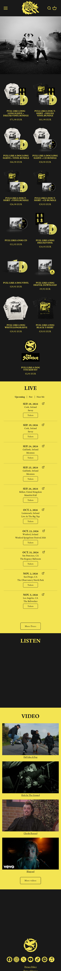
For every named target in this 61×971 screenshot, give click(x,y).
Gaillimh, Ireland (30, 449)
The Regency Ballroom (30, 558)
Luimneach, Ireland (31, 513)
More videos (30, 880)
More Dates (30, 626)
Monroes (30, 452)
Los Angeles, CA (30, 598)
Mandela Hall (30, 495)
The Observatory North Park (30, 580)
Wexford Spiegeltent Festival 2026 (30, 537)
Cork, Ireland (30, 407)
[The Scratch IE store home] (30, 8)
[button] (54, 8)
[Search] (49, 8)
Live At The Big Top (30, 516)
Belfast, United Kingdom (30, 491)
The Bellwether (30, 601)
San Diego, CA (30, 576)
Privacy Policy (30, 966)
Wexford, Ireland (30, 534)
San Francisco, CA (30, 555)
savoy (30, 410)
